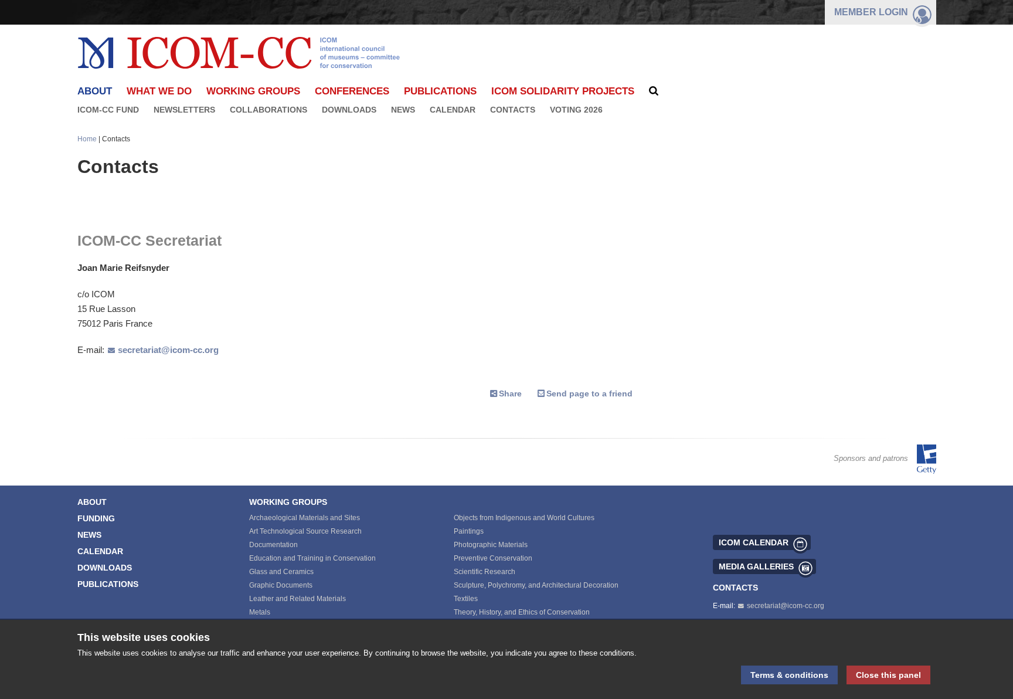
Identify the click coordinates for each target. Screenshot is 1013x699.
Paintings (469, 531)
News (403, 109)
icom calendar (753, 542)
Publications (440, 91)
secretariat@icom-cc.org (168, 350)
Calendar (452, 109)
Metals (259, 612)
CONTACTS (735, 587)
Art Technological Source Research (305, 531)
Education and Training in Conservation (312, 558)
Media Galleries (756, 566)
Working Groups (253, 91)
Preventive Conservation (493, 558)
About (92, 502)
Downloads (349, 109)
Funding (96, 518)
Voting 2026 (576, 109)
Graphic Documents (280, 585)
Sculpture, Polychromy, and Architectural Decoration (536, 585)
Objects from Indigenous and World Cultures (524, 518)
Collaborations (268, 109)
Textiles (466, 599)
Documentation (273, 545)
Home (87, 139)
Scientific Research (484, 572)
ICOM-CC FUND (108, 109)
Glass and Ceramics (281, 572)
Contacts (512, 109)
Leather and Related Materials (297, 599)
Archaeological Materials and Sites (304, 518)
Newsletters (184, 109)
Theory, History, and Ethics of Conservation (522, 612)
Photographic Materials (491, 545)
